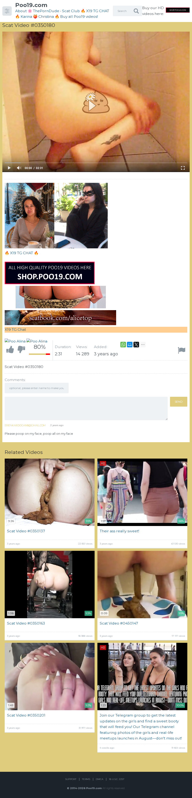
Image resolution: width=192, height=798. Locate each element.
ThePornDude (46, 11)
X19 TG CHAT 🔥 (24, 253)
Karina (26, 16)
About (21, 11)
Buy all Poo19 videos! (79, 16)
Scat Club (71, 11)
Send (179, 401)
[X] (136, 344)
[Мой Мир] (130, 344)
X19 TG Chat (15, 329)
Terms (86, 779)
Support (70, 779)
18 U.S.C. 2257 (116, 779)
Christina (46, 16)
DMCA (99, 779)
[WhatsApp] (123, 344)
